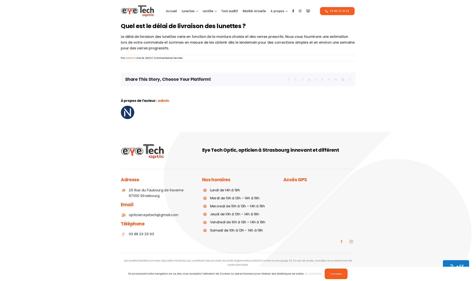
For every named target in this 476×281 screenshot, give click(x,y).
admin (130, 58)
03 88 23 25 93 (141, 234)
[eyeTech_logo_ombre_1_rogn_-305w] (137, 6)
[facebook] (341, 241)
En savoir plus (313, 273)
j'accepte (336, 274)
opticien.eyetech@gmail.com (153, 215)
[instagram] (351, 241)
